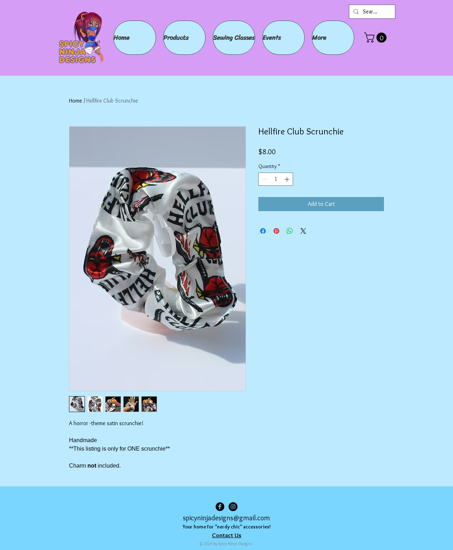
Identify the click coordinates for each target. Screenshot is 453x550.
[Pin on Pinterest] (276, 231)
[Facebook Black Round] (220, 506)
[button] (376, 38)
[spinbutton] (275, 179)
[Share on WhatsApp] (290, 231)
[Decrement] (263, 179)
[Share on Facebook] (263, 231)
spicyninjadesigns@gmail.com (226, 518)
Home (75, 100)
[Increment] (287, 179)
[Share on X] (303, 231)
